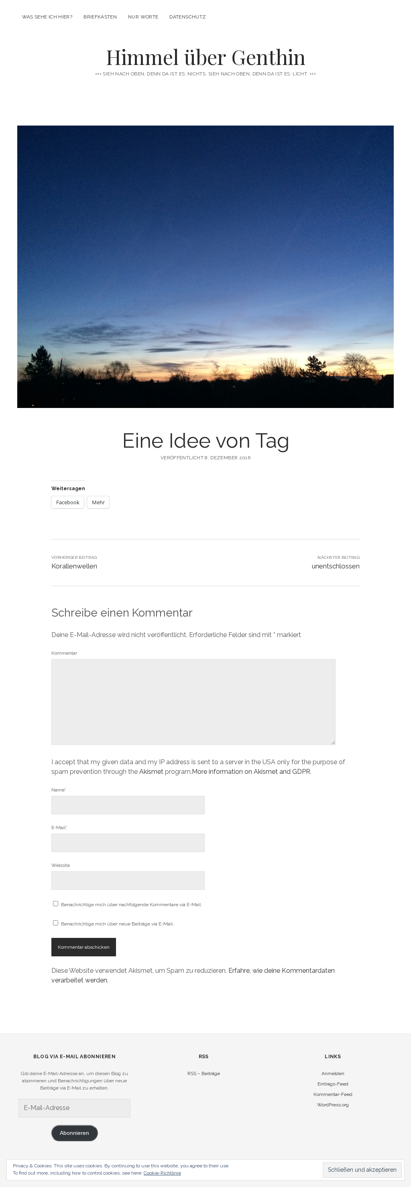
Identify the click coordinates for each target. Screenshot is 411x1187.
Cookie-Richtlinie (162, 1173)
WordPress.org (333, 1105)
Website (60, 865)
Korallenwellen (74, 566)
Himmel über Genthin (205, 56)
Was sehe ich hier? (47, 17)
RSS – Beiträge (203, 1073)
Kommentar (64, 653)
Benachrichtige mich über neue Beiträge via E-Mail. (117, 924)
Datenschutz (187, 17)
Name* (58, 790)
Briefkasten (100, 17)
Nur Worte (143, 17)
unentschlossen (336, 566)
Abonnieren (74, 1133)
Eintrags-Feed (332, 1084)
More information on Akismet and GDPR (251, 771)
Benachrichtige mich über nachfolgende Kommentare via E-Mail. (131, 904)
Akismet (151, 771)
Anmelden (332, 1073)
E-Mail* (59, 827)
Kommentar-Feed (332, 1094)
